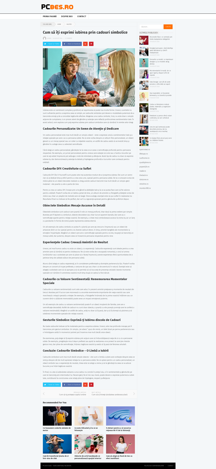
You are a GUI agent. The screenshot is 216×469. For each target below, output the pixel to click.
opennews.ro (144, 149)
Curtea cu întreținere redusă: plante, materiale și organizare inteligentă (160, 106)
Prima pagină (50, 16)
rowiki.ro (142, 171)
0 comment (68, 38)
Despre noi (67, 16)
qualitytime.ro (145, 162)
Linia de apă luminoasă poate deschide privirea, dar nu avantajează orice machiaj (160, 129)
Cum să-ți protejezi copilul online (72, 395)
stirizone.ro (143, 179)
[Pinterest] (91, 44)
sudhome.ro (144, 158)
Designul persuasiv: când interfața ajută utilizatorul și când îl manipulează (161, 50)
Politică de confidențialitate (154, 466)
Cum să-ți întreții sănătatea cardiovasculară (109, 395)
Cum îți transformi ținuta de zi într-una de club (56, 457)
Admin (49, 38)
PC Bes (49, 466)
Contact (81, 16)
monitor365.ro (145, 188)
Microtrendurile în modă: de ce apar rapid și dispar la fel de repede (160, 73)
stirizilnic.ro (143, 184)
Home (59, 24)
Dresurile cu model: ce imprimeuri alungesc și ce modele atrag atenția (161, 61)
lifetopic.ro (143, 154)
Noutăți (69, 24)
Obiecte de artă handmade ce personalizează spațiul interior (87, 457)
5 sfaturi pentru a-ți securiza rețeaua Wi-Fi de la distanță (118, 429)
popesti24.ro (144, 167)
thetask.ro (143, 175)
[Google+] (85, 44)
